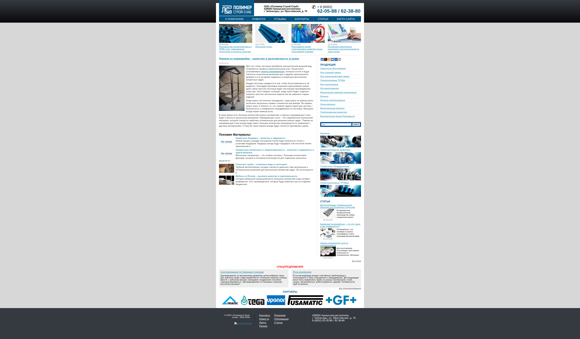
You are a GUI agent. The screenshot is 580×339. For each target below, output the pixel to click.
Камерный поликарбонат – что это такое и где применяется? (340, 225)
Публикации (281, 319)
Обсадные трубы (263, 46)
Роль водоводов (302, 272)
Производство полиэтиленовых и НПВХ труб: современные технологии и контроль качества (235, 49)
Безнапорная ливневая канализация (338, 92)
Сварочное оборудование (333, 68)
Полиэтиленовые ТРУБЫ (332, 80)
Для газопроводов (329, 84)
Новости (258, 19)
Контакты (302, 19)
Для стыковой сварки (330, 72)
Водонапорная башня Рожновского (337, 116)
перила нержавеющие (273, 71)
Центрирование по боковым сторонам (242, 272)
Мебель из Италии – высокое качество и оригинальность (267, 176)
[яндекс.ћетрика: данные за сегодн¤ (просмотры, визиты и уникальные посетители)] (243, 323)
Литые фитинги (327, 104)
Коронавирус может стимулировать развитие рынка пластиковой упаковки (307, 49)
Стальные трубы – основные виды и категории (261, 164)
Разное (263, 326)
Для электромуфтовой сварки (335, 76)
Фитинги (324, 96)
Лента (262, 322)
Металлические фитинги (332, 108)
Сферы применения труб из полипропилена (334, 244)
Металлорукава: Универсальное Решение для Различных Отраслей (337, 206)
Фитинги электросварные (332, 100)
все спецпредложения (350, 288)
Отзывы (280, 19)
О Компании (234, 19)
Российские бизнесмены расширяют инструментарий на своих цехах (343, 49)
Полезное (279, 315)
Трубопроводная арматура (333, 112)
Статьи (323, 19)
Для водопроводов (329, 88)
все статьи (356, 261)
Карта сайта (346, 19)
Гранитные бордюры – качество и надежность (260, 138)
